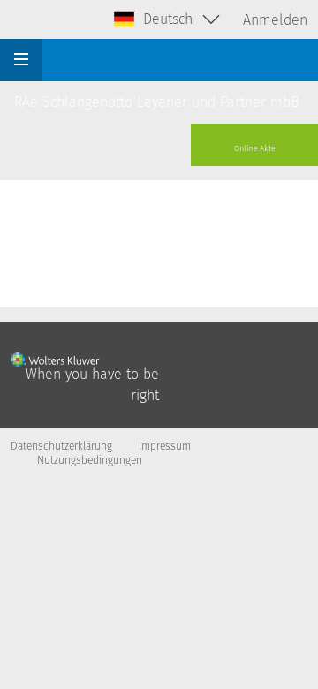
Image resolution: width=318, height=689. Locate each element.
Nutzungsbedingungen (89, 460)
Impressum (165, 446)
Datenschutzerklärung (61, 446)
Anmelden (275, 19)
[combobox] (167, 19)
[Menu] (21, 60)
